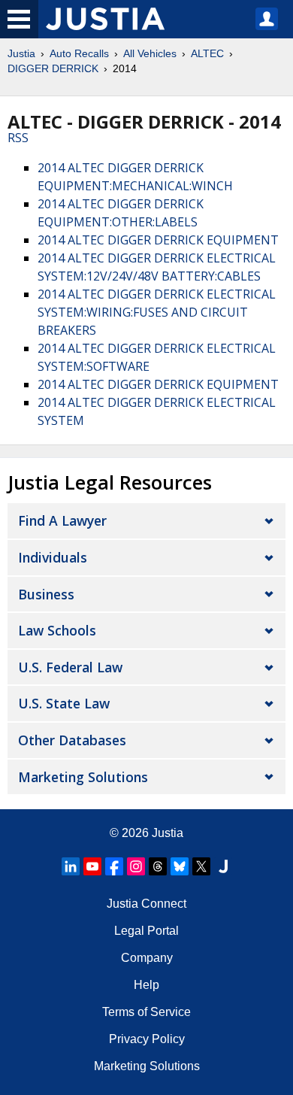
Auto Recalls (79, 53)
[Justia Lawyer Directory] (223, 866)
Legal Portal (146, 930)
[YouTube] (92, 866)
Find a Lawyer (62, 520)
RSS (18, 137)
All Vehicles (150, 53)
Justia (21, 53)
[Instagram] (136, 866)
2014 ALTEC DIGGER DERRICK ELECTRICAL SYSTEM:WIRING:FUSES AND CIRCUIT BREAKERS (157, 312)
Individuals (52, 557)
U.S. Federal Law (70, 667)
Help (146, 984)
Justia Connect (146, 903)
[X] (201, 866)
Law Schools (57, 630)
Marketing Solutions (83, 777)
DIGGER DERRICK (53, 68)
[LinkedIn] (71, 866)
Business (46, 594)
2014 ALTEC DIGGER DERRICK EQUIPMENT (158, 240)
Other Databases (72, 740)
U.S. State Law (64, 703)
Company (147, 957)
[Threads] (158, 866)
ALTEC (207, 53)
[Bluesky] (180, 866)
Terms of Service (146, 1012)
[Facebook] (114, 866)
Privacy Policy (147, 1039)
